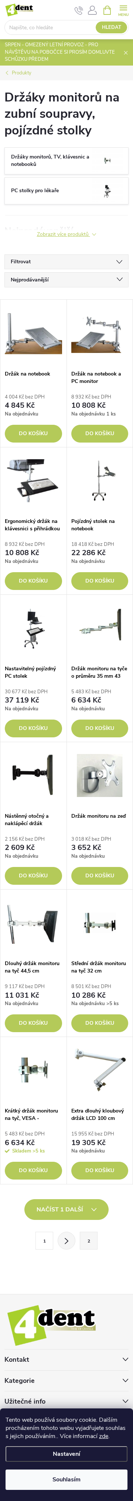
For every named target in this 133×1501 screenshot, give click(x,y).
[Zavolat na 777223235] (78, 10)
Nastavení (66, 1454)
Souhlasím (66, 1479)
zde (103, 1436)
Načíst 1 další (61, 1209)
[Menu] (123, 10)
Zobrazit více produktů (63, 234)
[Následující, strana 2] (66, 1241)
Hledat (111, 27)
